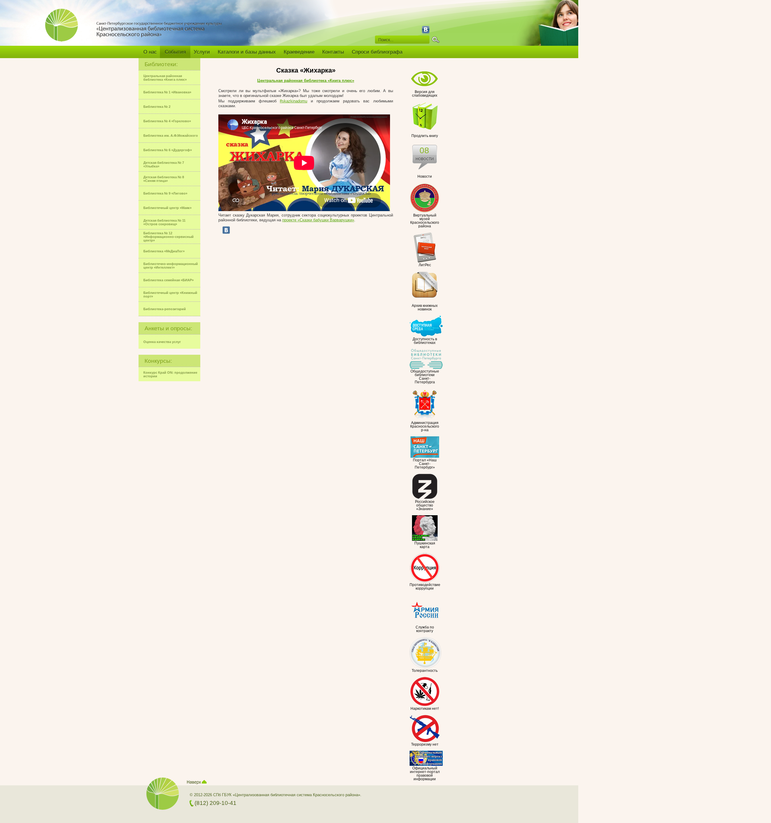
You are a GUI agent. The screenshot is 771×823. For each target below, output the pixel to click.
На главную (64, 29)
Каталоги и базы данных (247, 52)
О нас (150, 52)
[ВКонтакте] (226, 230)
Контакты (333, 52)
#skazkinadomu (293, 101)
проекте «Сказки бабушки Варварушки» (318, 220)
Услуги (202, 52)
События (175, 52)
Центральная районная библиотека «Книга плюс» (305, 80)
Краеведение (299, 52)
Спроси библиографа (377, 52)
